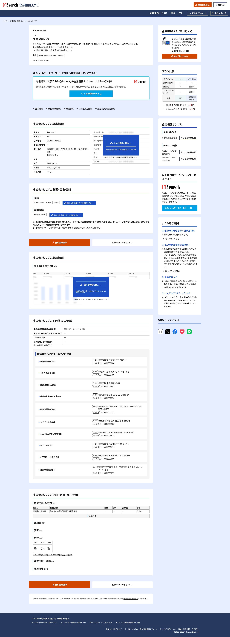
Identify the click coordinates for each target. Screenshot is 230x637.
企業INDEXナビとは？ (158, 13)
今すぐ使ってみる (181, 56)
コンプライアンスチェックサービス (73, 622)
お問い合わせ (220, 13)
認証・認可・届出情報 (106, 108)
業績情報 (70, 108)
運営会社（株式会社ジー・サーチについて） (122, 629)
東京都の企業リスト (17, 21)
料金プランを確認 (172, 271)
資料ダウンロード (199, 13)
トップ (5, 21)
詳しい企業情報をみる (91, 93)
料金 (173, 13)
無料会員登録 (204, 4)
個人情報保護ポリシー (148, 629)
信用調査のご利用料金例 (180, 104)
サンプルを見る (188, 138)
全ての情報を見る (119, 143)
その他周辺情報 (85, 108)
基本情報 (39, 108)
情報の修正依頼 (184, 629)
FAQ (180, 13)
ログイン (221, 4)
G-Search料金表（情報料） (180, 108)
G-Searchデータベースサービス (178, 207)
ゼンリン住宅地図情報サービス (128, 622)
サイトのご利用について (131, 599)
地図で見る (52, 155)
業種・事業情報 (54, 108)
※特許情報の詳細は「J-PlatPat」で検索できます (52, 554)
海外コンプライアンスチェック (101, 622)
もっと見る (92, 516)
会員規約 (195, 629)
